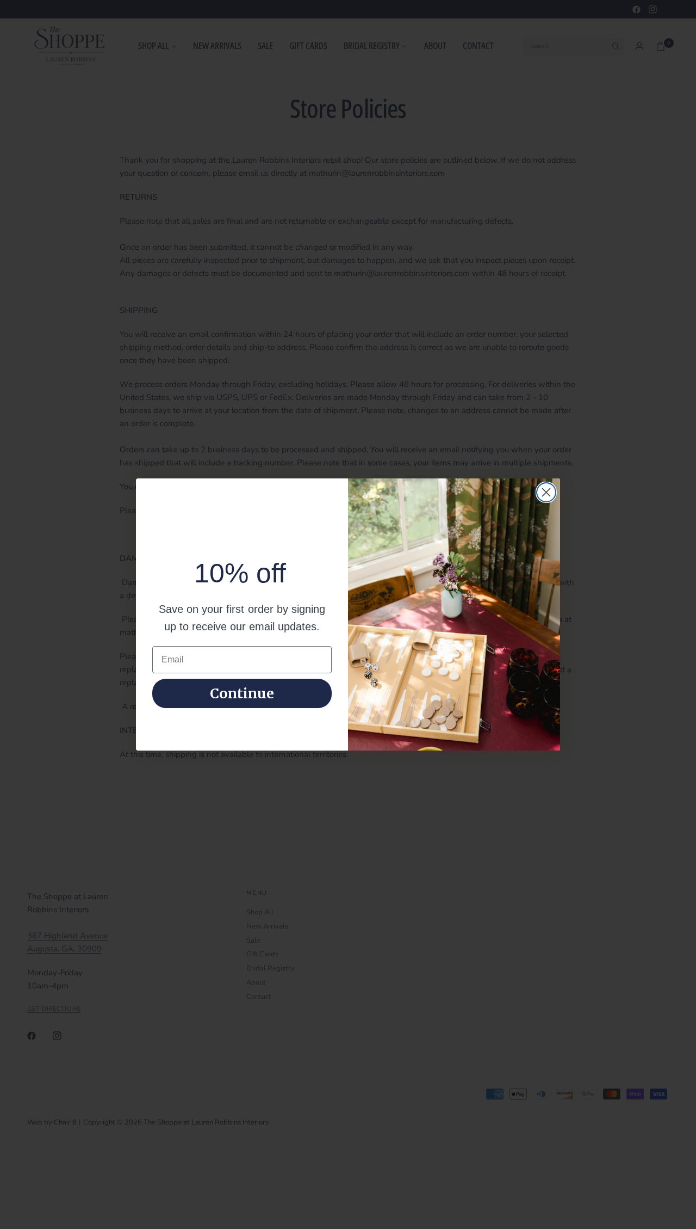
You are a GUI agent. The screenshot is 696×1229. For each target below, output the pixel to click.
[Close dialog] (546, 492)
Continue (242, 693)
